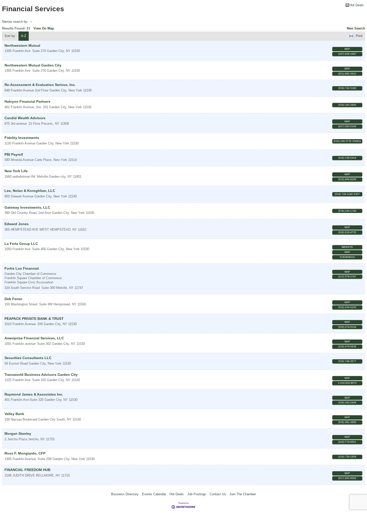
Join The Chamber (242, 494)
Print (359, 36)
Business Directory (125, 494)
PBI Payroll (13, 154)
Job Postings (196, 494)
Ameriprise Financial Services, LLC (34, 338)
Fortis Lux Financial (21, 268)
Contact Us (218, 494)
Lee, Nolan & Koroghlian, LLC (29, 191)
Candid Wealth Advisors (24, 118)
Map (347, 48)
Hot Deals (357, 5)
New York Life (16, 171)
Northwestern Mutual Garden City (32, 65)
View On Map (43, 28)
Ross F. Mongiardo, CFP (24, 453)
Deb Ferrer (13, 299)
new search (356, 28)
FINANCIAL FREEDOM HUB (27, 470)
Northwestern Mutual (22, 45)
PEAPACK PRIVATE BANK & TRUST (34, 319)
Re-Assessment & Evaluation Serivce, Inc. (40, 85)
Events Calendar (154, 494)
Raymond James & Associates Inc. (33, 394)
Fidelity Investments (21, 138)
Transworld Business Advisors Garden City (41, 375)
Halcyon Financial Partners (27, 101)
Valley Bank (14, 414)
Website (347, 247)
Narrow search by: (15, 21)
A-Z (23, 36)
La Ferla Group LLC (21, 244)
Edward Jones (16, 224)
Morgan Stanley (17, 434)
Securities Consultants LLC (27, 358)
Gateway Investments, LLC (27, 207)
